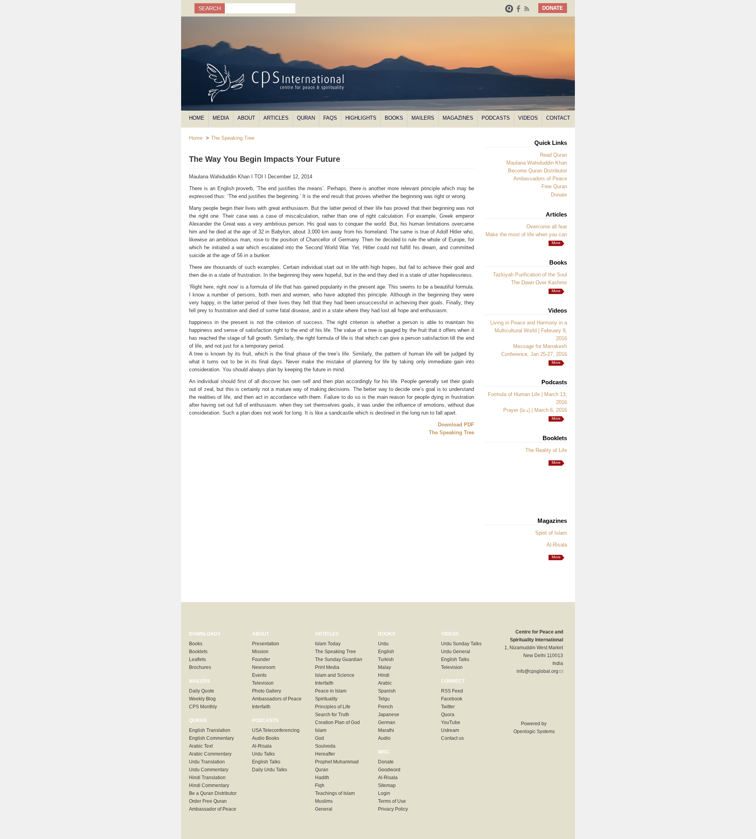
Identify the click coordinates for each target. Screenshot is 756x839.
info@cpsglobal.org (540, 671)
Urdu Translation (207, 762)
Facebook (451, 699)
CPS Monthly (203, 706)
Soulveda (325, 746)
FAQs (330, 118)
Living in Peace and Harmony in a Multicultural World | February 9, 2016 (528, 330)
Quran (306, 118)
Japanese (388, 714)
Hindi (383, 675)
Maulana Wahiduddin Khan (536, 163)
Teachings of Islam (335, 793)
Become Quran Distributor (537, 171)
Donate (559, 195)
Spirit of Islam (551, 533)
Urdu (383, 643)
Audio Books (265, 738)
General (323, 809)
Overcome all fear (546, 227)
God (319, 738)
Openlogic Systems (533, 731)
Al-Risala (557, 545)
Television (263, 683)
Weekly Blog (202, 699)
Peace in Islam (330, 691)
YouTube (450, 722)
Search (209, 8)
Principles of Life (332, 706)
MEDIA (221, 118)
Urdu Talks (263, 754)
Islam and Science (334, 675)
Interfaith (261, 706)
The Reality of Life (546, 450)
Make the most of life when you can (526, 234)
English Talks (266, 762)
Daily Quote (201, 691)
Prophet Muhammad (337, 762)
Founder (261, 659)
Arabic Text (201, 746)
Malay (384, 667)
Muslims (324, 801)
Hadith (322, 777)
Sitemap (387, 785)
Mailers (422, 118)
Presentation (265, 643)
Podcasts (496, 118)
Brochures (200, 667)
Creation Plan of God (337, 722)
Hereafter (325, 754)
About (246, 118)
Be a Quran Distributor (213, 793)
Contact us (452, 738)
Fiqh (319, 785)
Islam (320, 730)
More (556, 291)
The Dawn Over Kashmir (539, 282)
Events (259, 675)
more (556, 243)
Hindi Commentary (209, 785)
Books (394, 118)
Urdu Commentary (208, 769)
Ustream (450, 730)
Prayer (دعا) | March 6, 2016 (535, 410)
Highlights (360, 118)
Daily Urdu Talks (269, 769)
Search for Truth (332, 714)
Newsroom (263, 667)
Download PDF (456, 425)
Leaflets (197, 659)
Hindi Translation (207, 777)
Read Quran (553, 155)
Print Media (327, 667)
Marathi (386, 730)
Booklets (198, 651)
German (386, 722)
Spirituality (326, 699)
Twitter (448, 706)
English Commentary (211, 738)
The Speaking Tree (232, 138)
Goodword (389, 769)
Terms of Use (392, 801)
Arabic (385, 683)
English (386, 651)
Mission (260, 651)
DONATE (552, 8)
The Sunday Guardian (338, 659)
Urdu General (455, 651)
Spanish (387, 691)
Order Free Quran (208, 801)
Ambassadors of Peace (540, 179)
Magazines (458, 118)
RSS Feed (452, 691)
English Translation (209, 730)
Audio (384, 738)
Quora (447, 714)
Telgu (384, 699)
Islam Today (328, 643)
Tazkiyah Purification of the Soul (530, 275)
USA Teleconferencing (276, 730)
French (385, 706)
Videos (528, 118)
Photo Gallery (266, 691)
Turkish (386, 659)
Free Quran (554, 186)
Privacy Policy (393, 809)
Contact (558, 118)
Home (196, 118)
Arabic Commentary (210, 754)
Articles (276, 118)
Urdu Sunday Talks (461, 643)
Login (384, 793)
